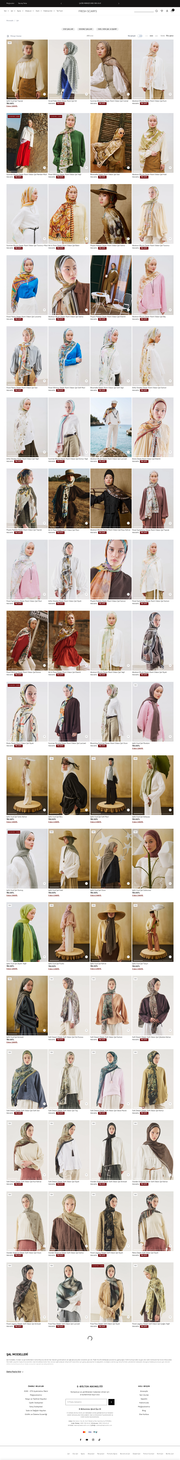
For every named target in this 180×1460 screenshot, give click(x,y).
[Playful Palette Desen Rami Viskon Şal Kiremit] (111, 285)
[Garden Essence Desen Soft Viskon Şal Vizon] (27, 1221)
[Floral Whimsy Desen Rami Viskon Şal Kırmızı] (27, 640)
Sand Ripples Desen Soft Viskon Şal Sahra (106, 1395)
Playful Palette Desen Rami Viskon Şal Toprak (24, 530)
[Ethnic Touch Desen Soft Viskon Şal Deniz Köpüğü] (27, 1363)
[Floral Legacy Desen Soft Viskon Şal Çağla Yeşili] (153, 1292)
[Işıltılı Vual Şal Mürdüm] (153, 712)
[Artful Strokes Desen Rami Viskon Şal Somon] (153, 356)
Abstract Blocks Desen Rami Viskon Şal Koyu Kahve (110, 530)
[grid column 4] (151, 35)
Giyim (37, 11)
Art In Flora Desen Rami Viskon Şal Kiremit (64, 672)
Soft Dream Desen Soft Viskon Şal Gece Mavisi (108, 1111)
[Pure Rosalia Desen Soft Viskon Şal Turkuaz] (69, 1363)
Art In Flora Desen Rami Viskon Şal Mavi (63, 530)
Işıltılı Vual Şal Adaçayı (141, 817)
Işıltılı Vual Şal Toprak (14, 101)
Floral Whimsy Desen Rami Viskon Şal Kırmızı (23, 672)
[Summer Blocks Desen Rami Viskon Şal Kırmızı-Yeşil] (69, 427)
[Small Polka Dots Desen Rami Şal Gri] (69, 69)
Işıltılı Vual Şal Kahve (98, 964)
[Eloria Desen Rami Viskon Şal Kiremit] (153, 427)
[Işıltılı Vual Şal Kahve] (111, 932)
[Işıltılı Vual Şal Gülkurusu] (153, 858)
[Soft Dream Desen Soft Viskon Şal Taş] (69, 1079)
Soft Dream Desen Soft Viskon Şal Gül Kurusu (65, 1037)
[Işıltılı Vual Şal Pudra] (69, 932)
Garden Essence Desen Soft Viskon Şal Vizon (23, 1253)
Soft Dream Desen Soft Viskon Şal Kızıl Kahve (23, 1182)
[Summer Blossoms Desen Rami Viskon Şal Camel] (111, 69)
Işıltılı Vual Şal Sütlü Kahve (16, 817)
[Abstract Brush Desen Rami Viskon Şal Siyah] (153, 640)
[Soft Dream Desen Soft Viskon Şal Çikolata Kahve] (153, 1005)
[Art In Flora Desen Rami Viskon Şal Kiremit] (69, 640)
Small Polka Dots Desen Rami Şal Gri (62, 101)
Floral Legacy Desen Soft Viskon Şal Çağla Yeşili (151, 1324)
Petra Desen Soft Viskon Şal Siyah (145, 1253)
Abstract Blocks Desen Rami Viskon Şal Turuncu (150, 245)
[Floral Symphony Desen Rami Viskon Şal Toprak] (153, 498)
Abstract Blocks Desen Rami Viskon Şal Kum (149, 101)
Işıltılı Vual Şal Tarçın (140, 964)
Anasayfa (9, 20)
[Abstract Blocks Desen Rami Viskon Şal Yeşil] (111, 640)
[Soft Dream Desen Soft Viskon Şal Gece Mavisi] (111, 1079)
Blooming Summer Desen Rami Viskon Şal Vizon (109, 743)
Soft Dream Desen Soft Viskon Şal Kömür (148, 1111)
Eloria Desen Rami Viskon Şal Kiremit (146, 459)
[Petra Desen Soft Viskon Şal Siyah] (153, 1221)
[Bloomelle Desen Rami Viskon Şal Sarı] (111, 143)
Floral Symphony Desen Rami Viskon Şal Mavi (24, 601)
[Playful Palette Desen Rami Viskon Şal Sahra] (111, 214)
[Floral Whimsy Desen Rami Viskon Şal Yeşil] (69, 143)
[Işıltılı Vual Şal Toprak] (27, 69)
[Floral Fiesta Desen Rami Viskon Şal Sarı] (27, 356)
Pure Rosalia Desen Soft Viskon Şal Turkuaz (65, 1395)
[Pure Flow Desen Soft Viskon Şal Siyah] (111, 1292)
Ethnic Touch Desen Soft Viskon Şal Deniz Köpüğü (25, 1395)
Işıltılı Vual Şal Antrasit (15, 1037)
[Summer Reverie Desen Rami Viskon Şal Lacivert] (69, 712)
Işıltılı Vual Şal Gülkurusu (141, 890)
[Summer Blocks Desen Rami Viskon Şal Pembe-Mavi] (27, 143)
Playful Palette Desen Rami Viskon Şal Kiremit (108, 317)
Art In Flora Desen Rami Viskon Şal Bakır (63, 245)
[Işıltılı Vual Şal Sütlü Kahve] (27, 785)
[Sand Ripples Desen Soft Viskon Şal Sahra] (111, 1363)
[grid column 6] (156, 35)
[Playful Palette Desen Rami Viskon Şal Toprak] (27, 498)
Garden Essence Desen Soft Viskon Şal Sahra (66, 1253)
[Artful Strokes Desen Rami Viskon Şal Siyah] (69, 569)
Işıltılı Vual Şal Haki (55, 890)
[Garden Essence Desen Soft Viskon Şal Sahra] (69, 1221)
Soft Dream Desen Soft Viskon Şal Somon (106, 1037)
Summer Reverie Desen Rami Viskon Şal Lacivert (67, 743)
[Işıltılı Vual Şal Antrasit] (27, 1005)
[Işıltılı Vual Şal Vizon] (111, 858)
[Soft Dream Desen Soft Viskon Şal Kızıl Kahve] (27, 1150)
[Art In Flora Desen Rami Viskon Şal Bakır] (69, 214)
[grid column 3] (147, 35)
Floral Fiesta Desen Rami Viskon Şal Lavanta (23, 317)
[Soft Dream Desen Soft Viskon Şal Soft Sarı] (27, 1079)
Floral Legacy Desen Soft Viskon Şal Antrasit (23, 1324)
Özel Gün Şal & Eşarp (107, 29)
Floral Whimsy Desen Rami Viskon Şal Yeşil (64, 174)
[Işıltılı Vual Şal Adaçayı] (153, 785)
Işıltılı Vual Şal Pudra (56, 964)
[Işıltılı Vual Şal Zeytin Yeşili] (27, 932)
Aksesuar (28, 11)
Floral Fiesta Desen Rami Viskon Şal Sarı (21, 388)
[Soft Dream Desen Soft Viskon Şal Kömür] (153, 1079)
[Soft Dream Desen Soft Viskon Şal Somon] (111, 1005)
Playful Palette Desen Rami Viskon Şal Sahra (107, 245)
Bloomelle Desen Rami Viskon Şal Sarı (105, 174)
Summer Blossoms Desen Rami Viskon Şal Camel (109, 101)
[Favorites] (162, 11)
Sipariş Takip (22, 3)
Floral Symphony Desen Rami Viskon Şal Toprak (150, 530)
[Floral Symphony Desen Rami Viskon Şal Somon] (153, 569)
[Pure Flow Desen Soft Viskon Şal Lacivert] (69, 1292)
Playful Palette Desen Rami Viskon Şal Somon (108, 601)
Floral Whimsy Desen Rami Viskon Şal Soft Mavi (66, 388)
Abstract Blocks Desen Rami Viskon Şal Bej (149, 317)
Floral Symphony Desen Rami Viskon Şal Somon (150, 601)
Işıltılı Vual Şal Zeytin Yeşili (16, 964)
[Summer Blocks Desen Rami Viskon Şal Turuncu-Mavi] (27, 214)
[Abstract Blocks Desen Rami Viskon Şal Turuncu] (153, 214)
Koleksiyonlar (48, 11)
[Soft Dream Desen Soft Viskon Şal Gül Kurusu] (69, 1005)
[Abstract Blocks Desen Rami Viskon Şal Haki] (153, 143)
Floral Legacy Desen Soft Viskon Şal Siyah (106, 1253)
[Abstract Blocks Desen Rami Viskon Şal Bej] (153, 285)
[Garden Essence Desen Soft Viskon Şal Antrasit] (111, 1150)
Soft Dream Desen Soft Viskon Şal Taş (63, 1111)
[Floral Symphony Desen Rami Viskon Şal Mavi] (27, 569)
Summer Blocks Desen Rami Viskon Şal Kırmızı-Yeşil (68, 459)
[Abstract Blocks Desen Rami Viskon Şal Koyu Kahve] (111, 498)
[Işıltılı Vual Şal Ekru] (69, 785)
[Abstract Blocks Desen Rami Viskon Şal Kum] (153, 69)
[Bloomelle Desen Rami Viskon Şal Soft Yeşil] (111, 356)
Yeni (5, 11)
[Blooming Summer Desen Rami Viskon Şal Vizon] (111, 712)
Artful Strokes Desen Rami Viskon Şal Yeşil (22, 459)
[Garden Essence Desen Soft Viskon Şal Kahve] (153, 1150)
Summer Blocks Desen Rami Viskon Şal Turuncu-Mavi (27, 245)
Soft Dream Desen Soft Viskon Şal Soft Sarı (23, 1111)
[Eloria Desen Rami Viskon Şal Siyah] (27, 712)
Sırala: (163, 36)
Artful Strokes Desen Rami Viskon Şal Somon (149, 388)
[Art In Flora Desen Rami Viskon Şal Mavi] (69, 498)
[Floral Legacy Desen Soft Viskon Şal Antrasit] (27, 1292)
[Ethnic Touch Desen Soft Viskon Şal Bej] (153, 1363)
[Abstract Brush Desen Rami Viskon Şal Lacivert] (111, 427)
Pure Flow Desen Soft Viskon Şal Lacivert (64, 1324)
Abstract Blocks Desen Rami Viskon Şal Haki (149, 174)
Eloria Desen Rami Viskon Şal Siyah (20, 743)
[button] (61, 3)
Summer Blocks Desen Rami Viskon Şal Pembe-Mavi (26, 174)
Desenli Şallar (85, 29)
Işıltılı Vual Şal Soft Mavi (99, 817)
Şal (12, 11)
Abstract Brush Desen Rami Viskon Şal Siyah (149, 672)
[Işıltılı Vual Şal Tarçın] (153, 932)
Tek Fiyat (60, 11)
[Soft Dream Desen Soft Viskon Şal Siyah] (69, 1150)
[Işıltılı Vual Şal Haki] (69, 858)
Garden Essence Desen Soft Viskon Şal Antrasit (108, 1182)
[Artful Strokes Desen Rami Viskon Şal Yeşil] (27, 427)
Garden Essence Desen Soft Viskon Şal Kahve (150, 1182)
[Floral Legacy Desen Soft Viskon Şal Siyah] (111, 1221)
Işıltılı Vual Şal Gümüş (14, 890)
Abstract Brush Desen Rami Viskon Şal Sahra (65, 317)
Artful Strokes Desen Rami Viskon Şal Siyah (64, 601)
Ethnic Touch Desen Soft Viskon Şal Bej (147, 1395)
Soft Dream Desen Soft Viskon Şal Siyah (63, 1182)
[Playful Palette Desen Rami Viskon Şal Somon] (111, 569)
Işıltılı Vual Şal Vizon (98, 890)
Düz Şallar (68, 29)
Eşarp (19, 11)
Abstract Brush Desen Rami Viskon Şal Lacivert (108, 459)
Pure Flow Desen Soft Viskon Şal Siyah (105, 1324)
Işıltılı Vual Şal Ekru (55, 817)
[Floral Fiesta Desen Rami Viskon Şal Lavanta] (27, 285)
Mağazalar (10, 3)
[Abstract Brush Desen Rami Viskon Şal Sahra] (69, 285)
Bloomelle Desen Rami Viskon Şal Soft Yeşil (107, 388)
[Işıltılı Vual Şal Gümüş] (27, 858)
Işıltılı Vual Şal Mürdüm (141, 743)
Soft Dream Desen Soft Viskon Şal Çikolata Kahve (151, 1037)
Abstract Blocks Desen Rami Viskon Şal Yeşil (107, 672)
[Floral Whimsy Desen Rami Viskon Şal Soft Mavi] (69, 356)
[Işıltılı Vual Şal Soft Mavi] (111, 785)
